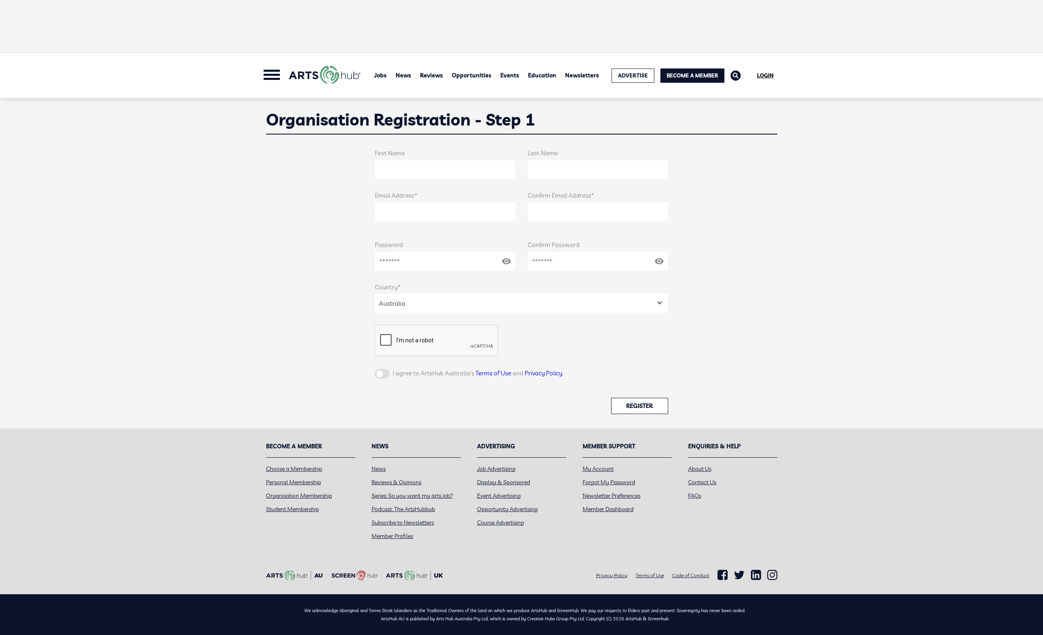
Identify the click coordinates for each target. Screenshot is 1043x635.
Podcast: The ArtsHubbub (403, 509)
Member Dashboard (608, 509)
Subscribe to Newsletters (403, 522)
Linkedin (756, 575)
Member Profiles (392, 536)
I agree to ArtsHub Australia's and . (478, 373)
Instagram (772, 575)
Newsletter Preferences (611, 495)
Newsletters (582, 75)
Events (509, 75)
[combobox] (521, 303)
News (403, 75)
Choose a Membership (294, 468)
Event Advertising (499, 495)
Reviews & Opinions (396, 482)
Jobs (380, 75)
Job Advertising (496, 468)
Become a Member (692, 75)
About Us (699, 468)
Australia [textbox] (392, 303)
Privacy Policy (543, 373)
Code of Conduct (690, 575)
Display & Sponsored (503, 482)
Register (639, 406)
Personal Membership (293, 482)
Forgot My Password (609, 482)
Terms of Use (493, 373)
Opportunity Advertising (507, 509)
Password (389, 245)
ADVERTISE (633, 75)
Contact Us (702, 482)
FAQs (694, 495)
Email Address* (396, 195)
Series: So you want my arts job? (412, 495)
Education (542, 75)
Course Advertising (500, 522)
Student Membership (292, 509)
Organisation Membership (299, 495)
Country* (387, 287)
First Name (390, 153)
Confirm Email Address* (561, 195)
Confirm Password (554, 245)
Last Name (543, 153)
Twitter (739, 575)
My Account (598, 468)
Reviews (431, 75)
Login (765, 75)
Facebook (722, 575)
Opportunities (471, 75)
